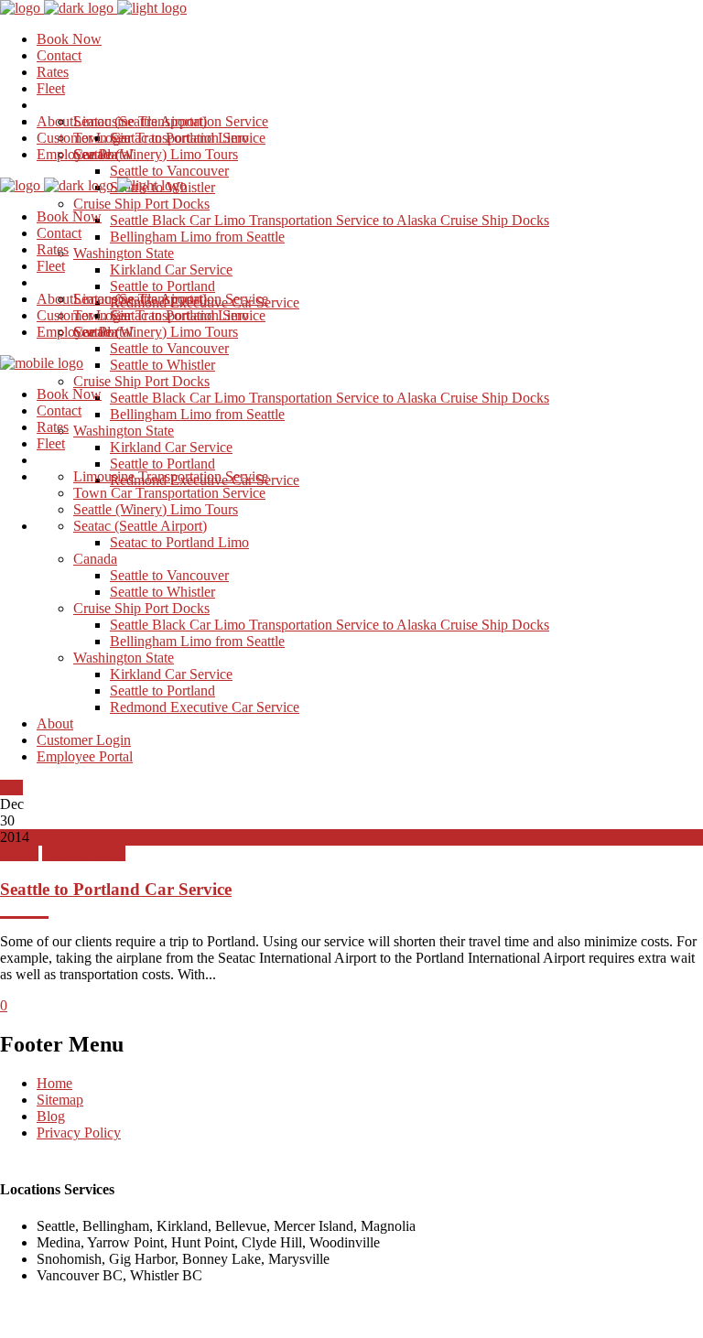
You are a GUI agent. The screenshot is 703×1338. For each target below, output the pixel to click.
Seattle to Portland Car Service (116, 889)
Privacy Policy (79, 1132)
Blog (51, 1116)
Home (54, 1083)
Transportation (83, 853)
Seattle (19, 853)
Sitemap (60, 1099)
